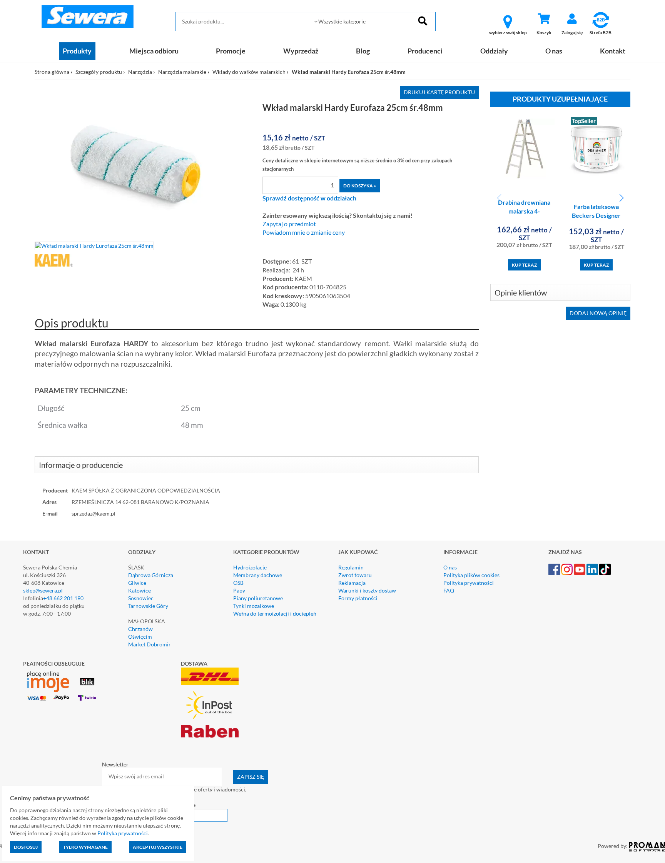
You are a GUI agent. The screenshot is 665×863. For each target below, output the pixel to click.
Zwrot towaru (355, 575)
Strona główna (52, 71)
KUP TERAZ (524, 265)
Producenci (425, 51)
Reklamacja (352, 582)
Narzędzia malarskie (182, 71)
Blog (363, 51)
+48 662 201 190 (63, 598)
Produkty (77, 51)
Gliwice (137, 582)
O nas (553, 51)
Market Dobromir (149, 644)
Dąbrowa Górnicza (150, 575)
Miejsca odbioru (154, 51)
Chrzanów (140, 629)
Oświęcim (140, 636)
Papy (239, 590)
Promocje (231, 51)
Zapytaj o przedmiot (289, 223)
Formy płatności (358, 598)
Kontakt (612, 51)
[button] (621, 198)
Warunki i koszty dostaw (367, 590)
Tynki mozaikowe (253, 606)
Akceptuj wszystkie (157, 847)
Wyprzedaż (300, 51)
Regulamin (351, 567)
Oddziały (494, 51)
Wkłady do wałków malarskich (249, 71)
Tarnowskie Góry (148, 606)
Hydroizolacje (250, 567)
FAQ (448, 590)
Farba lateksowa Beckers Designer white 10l (596, 215)
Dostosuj (26, 847)
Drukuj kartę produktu (439, 92)
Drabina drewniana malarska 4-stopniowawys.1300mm (526, 211)
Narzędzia (140, 71)
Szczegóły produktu (98, 71)
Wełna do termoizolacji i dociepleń (274, 613)
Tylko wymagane (85, 847)
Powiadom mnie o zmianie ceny (303, 232)
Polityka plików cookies (471, 575)
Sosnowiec (141, 598)
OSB (238, 582)
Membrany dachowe (257, 575)
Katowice (139, 590)
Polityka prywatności (468, 582)
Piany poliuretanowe (258, 598)
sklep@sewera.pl (43, 590)
